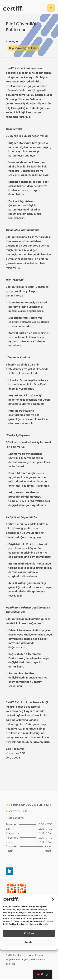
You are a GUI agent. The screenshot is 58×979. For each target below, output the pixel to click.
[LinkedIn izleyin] (9, 871)
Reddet (29, 942)
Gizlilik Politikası (14, 955)
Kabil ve (29, 933)
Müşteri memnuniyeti (17, 959)
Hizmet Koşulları (35, 955)
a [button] (51, 8)
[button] (53, 899)
